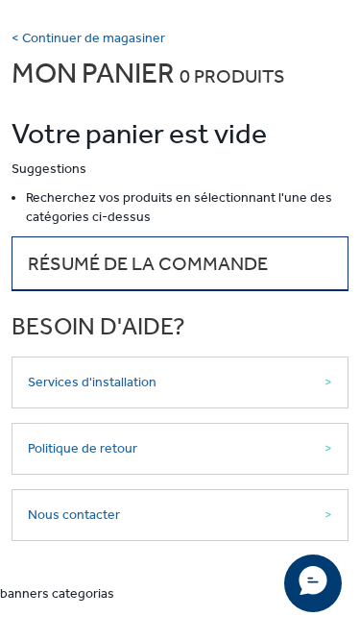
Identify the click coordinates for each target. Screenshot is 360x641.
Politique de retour (82, 448)
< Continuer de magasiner (88, 38)
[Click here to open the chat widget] (313, 583)
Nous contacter (74, 514)
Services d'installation (92, 382)
